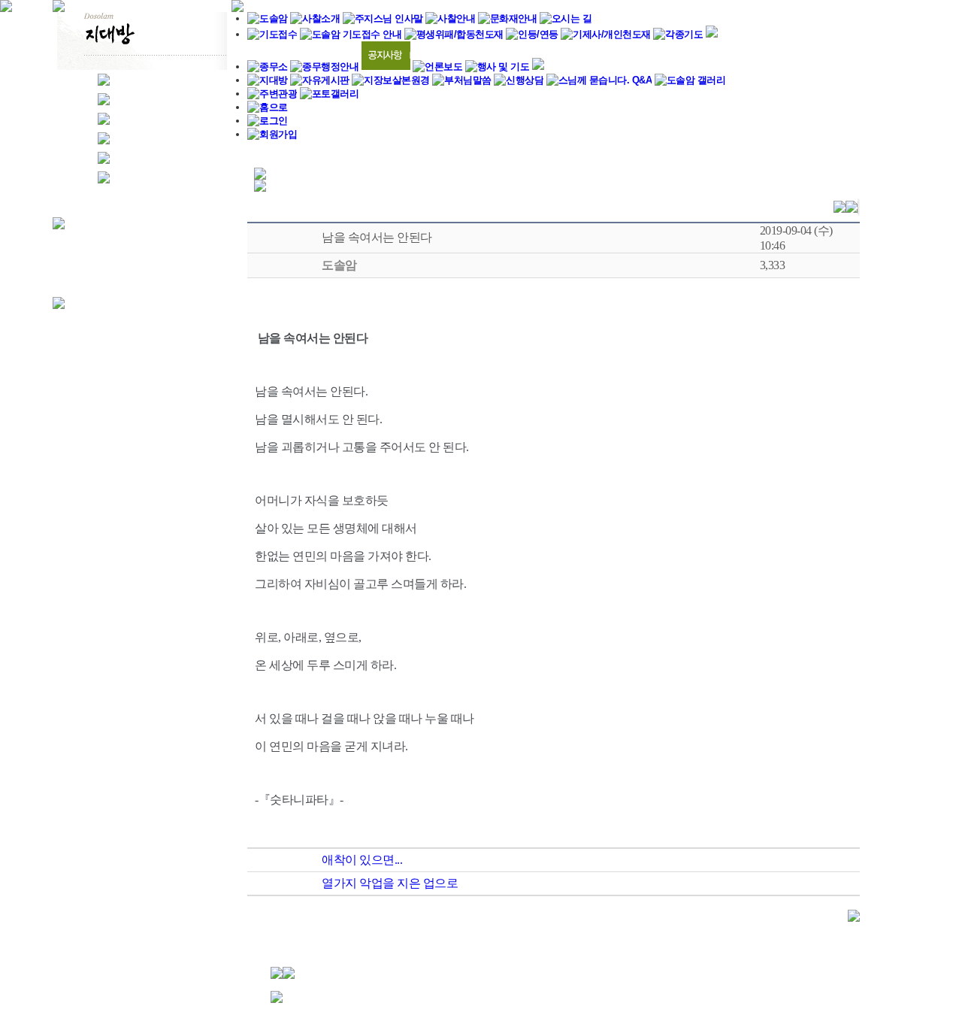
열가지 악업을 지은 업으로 (390, 883)
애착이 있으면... (362, 859)
